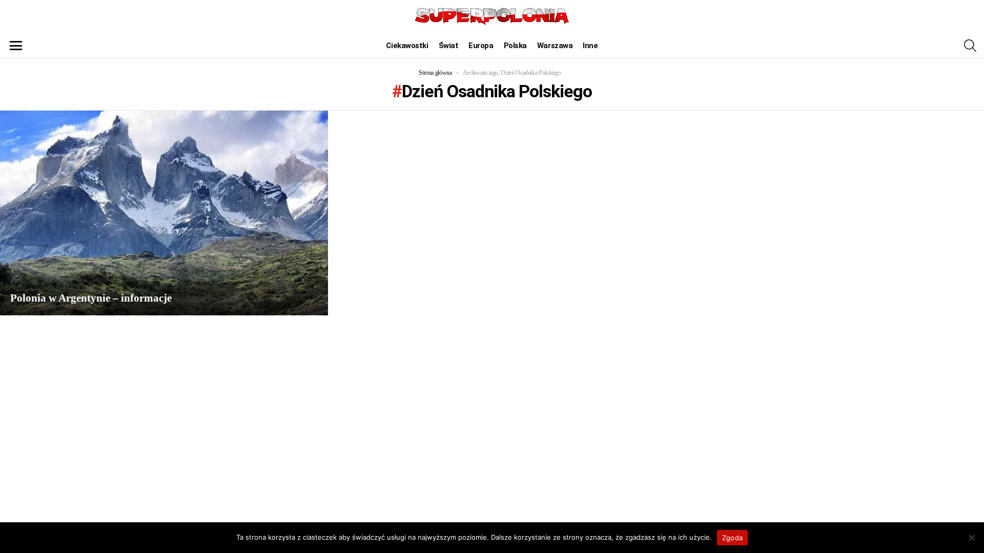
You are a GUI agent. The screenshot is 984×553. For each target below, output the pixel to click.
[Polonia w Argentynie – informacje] (164, 213)
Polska (515, 45)
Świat (449, 45)
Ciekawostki (407, 45)
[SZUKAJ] (970, 45)
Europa (480, 45)
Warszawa (554, 45)
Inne (590, 45)
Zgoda (732, 538)
